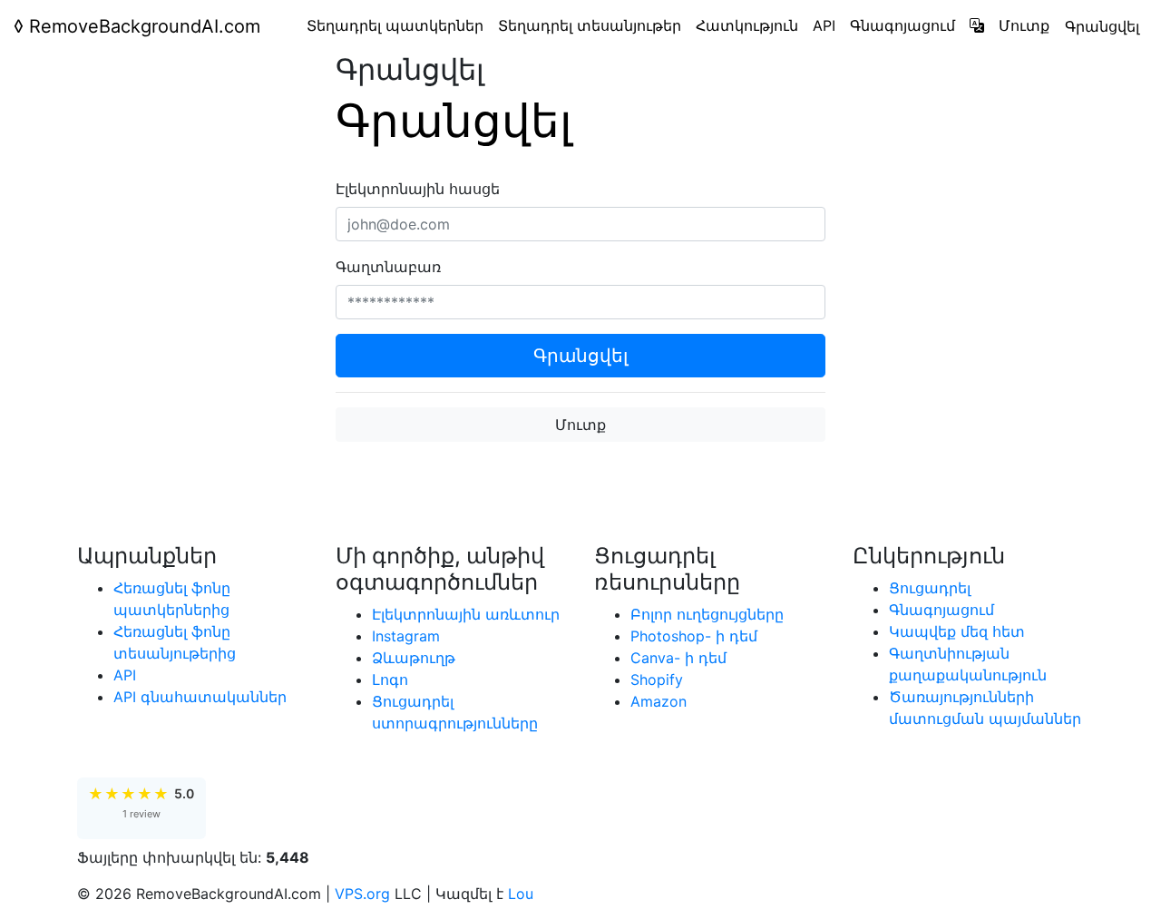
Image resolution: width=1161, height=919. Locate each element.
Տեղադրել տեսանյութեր (589, 25)
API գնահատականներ (200, 697)
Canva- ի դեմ (678, 658)
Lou (520, 894)
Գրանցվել (1102, 26)
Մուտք (1024, 25)
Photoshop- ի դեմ (693, 636)
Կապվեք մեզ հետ (957, 631)
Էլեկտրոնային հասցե (418, 189)
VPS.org (362, 894)
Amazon (658, 701)
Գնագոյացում (902, 25)
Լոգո (390, 679)
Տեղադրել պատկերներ (395, 25)
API (824, 25)
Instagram (406, 636)
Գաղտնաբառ (388, 267)
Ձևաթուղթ (413, 658)
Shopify (656, 679)
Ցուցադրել (930, 588)
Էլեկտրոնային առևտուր (466, 614)
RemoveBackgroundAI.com (137, 26)
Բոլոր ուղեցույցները (707, 614)
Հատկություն (747, 25)
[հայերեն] (976, 25)
